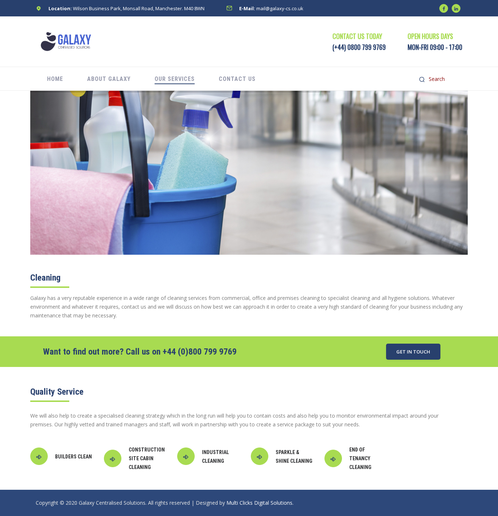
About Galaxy (109, 78)
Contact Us (237, 78)
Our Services (175, 78)
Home (55, 78)
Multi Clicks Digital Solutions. (259, 502)
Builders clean (73, 457)
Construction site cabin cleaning (147, 458)
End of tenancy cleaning (360, 458)
